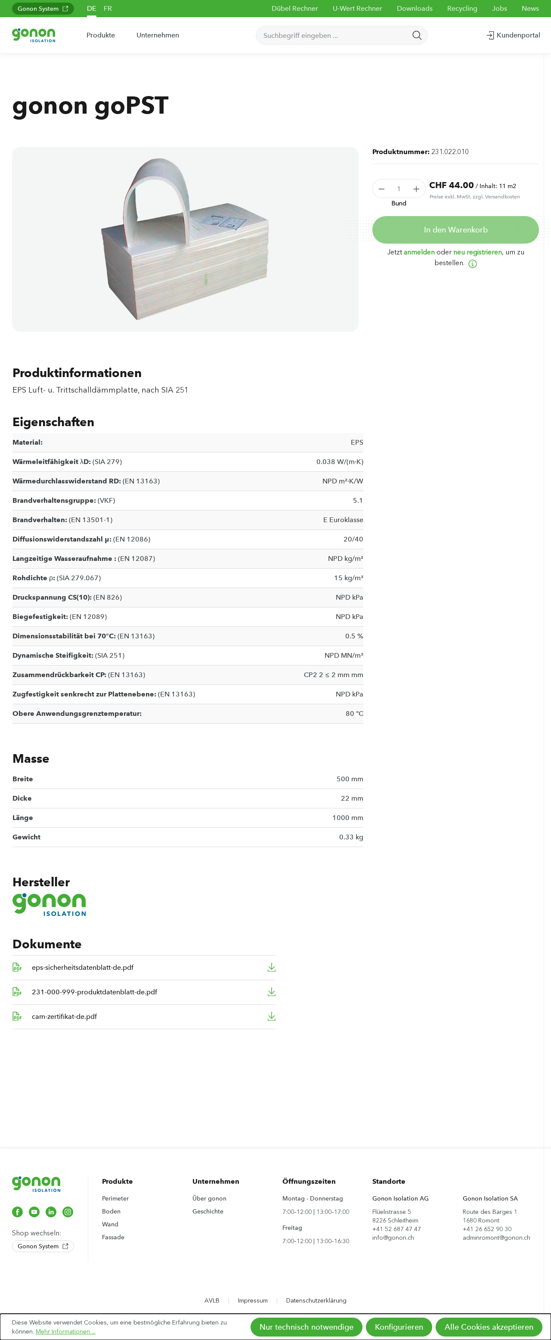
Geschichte (207, 1211)
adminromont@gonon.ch (496, 1237)
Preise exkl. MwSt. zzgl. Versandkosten (475, 197)
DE (91, 8)
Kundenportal (517, 35)
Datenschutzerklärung (316, 1300)
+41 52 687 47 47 (396, 1229)
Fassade (113, 1237)
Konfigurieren (399, 1327)
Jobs (499, 8)
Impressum (253, 1300)
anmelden (419, 252)
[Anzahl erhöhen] (417, 188)
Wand (110, 1224)
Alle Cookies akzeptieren (489, 1327)
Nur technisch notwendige (306, 1327)
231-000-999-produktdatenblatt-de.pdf (94, 992)
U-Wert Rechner (357, 8)
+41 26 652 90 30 (487, 1229)
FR (108, 8)
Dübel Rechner (295, 8)
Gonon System (39, 8)
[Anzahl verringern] (381, 188)
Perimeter (115, 1198)
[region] (185, 239)
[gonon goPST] (185, 239)
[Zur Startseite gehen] (33, 35)
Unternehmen (215, 1181)
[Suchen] (417, 35)
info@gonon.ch (393, 1237)
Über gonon (209, 1198)
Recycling (462, 8)
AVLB (212, 1300)
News (530, 8)
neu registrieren (477, 252)
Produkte (117, 1181)
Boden (111, 1211)
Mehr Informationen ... (66, 1331)
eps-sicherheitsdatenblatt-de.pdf (82, 967)
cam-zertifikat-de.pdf (64, 1016)
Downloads (415, 8)
